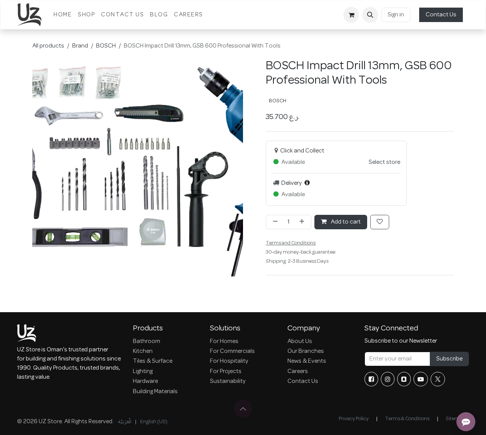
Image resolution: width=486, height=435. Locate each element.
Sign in (396, 15)
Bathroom (146, 341)
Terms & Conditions (407, 418)
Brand (80, 46)
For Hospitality (229, 361)
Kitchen (143, 351)
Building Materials (155, 392)
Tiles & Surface (152, 361)
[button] (370, 15)
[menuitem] (62, 14)
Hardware (145, 381)
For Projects (225, 371)
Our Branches (305, 351)
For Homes (224, 341)
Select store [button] (384, 162)
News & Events (306, 361)
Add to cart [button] (345, 222)
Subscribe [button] (449, 359)
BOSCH (106, 46)
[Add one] (303, 222)
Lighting (143, 371)
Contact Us (441, 15)
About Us (299, 341)
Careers (297, 371)
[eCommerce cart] (351, 15)
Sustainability (228, 381)
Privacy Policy (354, 418)
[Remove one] (273, 222)
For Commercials (232, 351)
